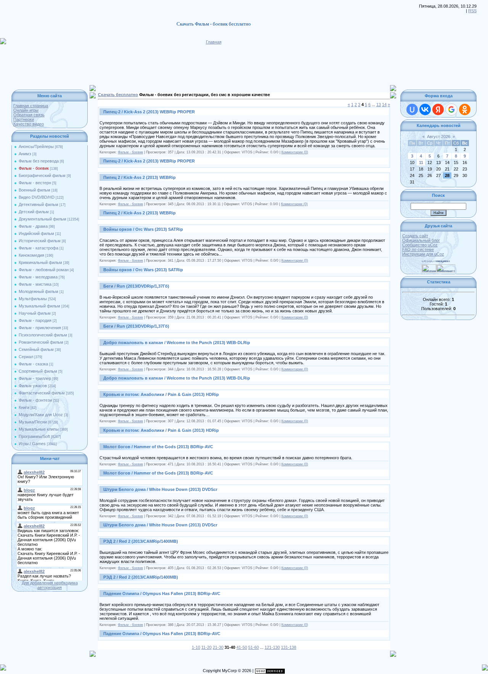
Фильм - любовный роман (44, 269)
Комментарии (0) (294, 152)
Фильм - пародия (35, 320)
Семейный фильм (36, 349)
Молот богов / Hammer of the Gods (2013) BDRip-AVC (158, 446)
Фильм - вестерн (35, 182)
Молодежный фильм (38, 291)
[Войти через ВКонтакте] (425, 109)
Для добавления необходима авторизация (50, 585)
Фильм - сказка (33, 364)
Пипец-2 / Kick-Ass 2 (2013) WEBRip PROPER (149, 111)
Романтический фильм (41, 342)
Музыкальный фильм (39, 306)
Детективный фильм (38, 204)
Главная (214, 42)
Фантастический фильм (42, 393)
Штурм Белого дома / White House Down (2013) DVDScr (160, 489)
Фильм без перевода (39, 161)
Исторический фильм (40, 240)
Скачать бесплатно (118, 94)
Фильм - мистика (35, 284)
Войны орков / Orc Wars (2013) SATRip (143, 229)
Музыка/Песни (33, 422)
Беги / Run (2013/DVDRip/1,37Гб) (136, 286)
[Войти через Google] (451, 109)
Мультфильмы (33, 298)
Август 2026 (438, 136)
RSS (472, 10)
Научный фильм (35, 313)
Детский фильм (34, 211)
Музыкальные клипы (39, 429)
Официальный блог (421, 240)
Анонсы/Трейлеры (36, 146)
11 (421, 162)
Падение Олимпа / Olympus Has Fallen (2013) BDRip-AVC (161, 593)
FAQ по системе (418, 249)
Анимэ (25, 153)
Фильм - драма (33, 226)
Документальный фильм (42, 219)
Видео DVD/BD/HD (37, 197)
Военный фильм (34, 190)
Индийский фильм (36, 233)
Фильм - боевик (34, 168)
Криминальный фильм (40, 262)
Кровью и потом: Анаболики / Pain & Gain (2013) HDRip (161, 394)
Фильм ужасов (33, 385)
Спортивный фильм (38, 371)
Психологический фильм (43, 335)
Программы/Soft (34, 436)
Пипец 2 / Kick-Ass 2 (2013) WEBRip (139, 177)
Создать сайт (415, 235)
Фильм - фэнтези (35, 400)
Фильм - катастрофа (38, 248)
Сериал (26, 356)
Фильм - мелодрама (38, 277)
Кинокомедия (31, 255)
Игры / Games (32, 443)
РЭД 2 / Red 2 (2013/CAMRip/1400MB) (140, 541)
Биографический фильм (42, 175)
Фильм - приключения (40, 327)
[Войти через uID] (412, 109)
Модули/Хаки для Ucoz (41, 414)
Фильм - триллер (35, 378)
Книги (24, 407)
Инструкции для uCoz (423, 254)
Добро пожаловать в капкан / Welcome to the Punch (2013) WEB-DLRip (176, 342)
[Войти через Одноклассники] (464, 109)
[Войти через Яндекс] (438, 109)
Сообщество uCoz (420, 245)
